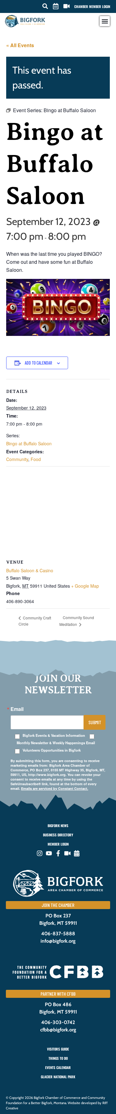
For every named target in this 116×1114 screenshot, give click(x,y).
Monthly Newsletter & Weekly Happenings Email (56, 743)
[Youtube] (49, 853)
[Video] (67, 853)
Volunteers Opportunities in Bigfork (52, 750)
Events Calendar (58, 1067)
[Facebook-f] (58, 853)
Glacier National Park (58, 1076)
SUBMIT (94, 722)
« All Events (20, 45)
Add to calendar (38, 362)
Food (36, 459)
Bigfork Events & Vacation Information (54, 735)
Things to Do (58, 1058)
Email (17, 709)
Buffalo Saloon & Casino (29, 570)
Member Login (58, 844)
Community (17, 459)
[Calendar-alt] (77, 853)
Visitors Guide (58, 1049)
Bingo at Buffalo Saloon (29, 443)
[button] (45, 6)
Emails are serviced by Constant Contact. (54, 788)
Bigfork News (58, 825)
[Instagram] (40, 853)
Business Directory (58, 834)
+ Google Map (85, 586)
